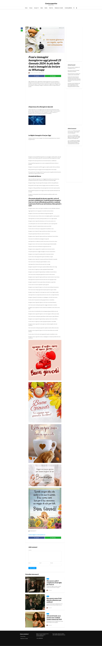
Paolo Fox (51, 7)
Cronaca (30, 7)
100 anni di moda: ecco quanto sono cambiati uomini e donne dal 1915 (54, 617)
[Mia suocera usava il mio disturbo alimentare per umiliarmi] (35, 601)
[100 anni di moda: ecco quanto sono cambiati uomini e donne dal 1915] (35, 619)
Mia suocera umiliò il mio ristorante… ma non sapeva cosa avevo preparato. (74, 131)
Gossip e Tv (36, 7)
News (48, 578)
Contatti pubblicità (68, 7)
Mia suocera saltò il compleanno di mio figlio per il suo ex (54, 582)
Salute (41, 7)
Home (26, 7)
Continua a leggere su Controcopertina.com (36, 534)
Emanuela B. (32, 72)
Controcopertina (51, 3)
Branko (46, 7)
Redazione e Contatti (59, 7)
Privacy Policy (22, 636)
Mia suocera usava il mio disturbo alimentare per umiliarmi (54, 600)
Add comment (42, 72)
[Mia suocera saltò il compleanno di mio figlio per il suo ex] (35, 584)
